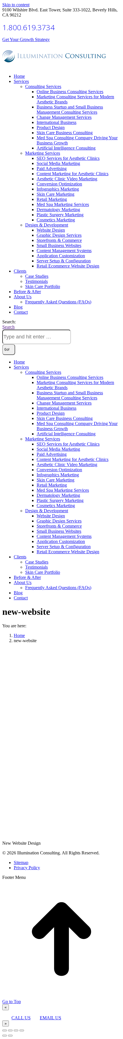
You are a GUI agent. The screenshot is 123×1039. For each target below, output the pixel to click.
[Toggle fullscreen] (16, 1030)
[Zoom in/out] (21, 1030)
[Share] (10, 1030)
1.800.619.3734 (28, 27)
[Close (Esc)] (4, 1030)
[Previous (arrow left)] (4, 1035)
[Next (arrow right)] (10, 1035)
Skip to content (15, 4)
